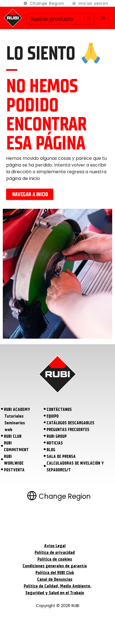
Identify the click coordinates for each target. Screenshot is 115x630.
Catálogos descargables (70, 422)
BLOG (51, 449)
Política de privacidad (55, 552)
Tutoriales (13, 416)
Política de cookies (54, 559)
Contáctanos (59, 409)
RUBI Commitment (16, 446)
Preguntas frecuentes (68, 429)
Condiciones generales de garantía (55, 565)
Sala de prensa (61, 456)
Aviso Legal (55, 545)
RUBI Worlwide (13, 460)
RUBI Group (57, 436)
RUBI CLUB (12, 436)
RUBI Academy (17, 409)
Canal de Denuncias (54, 579)
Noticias (55, 443)
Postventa (14, 469)
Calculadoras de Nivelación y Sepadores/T (75, 466)
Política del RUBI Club (54, 572)
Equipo (53, 416)
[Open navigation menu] (103, 18)
